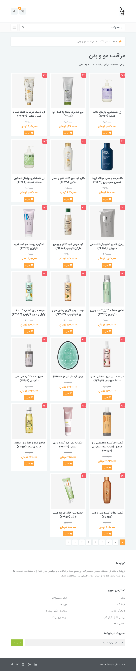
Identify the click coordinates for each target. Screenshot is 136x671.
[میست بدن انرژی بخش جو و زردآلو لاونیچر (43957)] (68, 289)
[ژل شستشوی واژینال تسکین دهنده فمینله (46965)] (29, 157)
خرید (106, 133)
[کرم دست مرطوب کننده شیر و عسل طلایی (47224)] (29, 91)
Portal (103, 664)
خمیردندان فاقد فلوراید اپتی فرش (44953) (68, 515)
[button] (22, 11)
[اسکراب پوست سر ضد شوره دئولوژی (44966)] (29, 223)
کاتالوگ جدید (118, 611)
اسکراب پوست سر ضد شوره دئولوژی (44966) (29, 246)
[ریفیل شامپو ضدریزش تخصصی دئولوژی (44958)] (107, 223)
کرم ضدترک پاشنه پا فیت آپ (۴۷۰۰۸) (68, 114)
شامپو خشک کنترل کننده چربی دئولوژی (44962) (107, 312)
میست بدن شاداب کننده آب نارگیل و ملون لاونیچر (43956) (29, 312)
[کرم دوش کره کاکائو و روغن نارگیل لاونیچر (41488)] (68, 223)
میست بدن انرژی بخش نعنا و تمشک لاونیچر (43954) (107, 379)
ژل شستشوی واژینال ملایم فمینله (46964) (107, 114)
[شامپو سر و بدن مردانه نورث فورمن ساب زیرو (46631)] (107, 157)
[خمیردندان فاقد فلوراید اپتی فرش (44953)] (68, 491)
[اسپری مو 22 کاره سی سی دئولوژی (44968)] (29, 355)
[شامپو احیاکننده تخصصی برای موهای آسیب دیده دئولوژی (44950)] (107, 421)
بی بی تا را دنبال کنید (114, 617)
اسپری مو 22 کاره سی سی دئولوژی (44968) (29, 379)
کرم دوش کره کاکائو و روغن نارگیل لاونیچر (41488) (68, 246)
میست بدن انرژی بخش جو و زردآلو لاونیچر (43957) (68, 312)
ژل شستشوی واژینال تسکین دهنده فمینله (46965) (29, 180)
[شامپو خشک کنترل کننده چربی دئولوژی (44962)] (107, 289)
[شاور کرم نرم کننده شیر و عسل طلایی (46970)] (68, 157)
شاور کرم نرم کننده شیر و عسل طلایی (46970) (68, 180)
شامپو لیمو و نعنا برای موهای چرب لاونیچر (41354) (29, 445)
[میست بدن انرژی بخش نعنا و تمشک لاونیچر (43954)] (107, 355)
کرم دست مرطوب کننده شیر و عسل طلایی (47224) (29, 114)
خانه (123, 598)
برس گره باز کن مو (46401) (68, 377)
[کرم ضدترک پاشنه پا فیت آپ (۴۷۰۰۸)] (68, 91)
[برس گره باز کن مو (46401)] (68, 355)
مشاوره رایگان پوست (56, 611)
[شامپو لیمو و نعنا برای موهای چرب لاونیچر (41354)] (29, 421)
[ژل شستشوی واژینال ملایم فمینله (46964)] (107, 91)
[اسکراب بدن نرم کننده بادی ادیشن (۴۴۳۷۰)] (68, 421)
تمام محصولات (59, 598)
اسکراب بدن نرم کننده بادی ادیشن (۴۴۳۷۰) (68, 445)
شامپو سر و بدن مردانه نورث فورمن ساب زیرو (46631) (107, 180)
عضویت (17, 643)
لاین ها (63, 605)
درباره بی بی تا (59, 617)
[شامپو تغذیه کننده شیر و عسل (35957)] (107, 491)
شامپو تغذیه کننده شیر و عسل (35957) (107, 515)
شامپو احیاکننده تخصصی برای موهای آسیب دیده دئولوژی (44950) (107, 447)
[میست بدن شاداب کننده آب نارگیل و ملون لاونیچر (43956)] (29, 289)
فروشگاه (121, 605)
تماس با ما (119, 624)
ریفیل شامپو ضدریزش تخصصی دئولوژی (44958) (107, 246)
